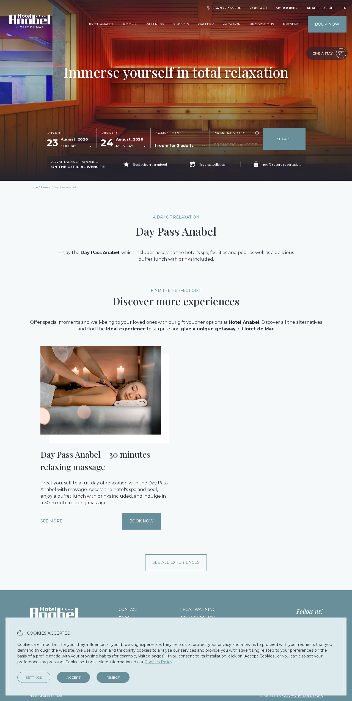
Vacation (232, 24)
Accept (74, 677)
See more (51, 521)
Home (33, 187)
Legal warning (198, 609)
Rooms (129, 24)
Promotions (262, 24)
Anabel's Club (320, 8)
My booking (287, 8)
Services (181, 24)
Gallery (206, 24)
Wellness (154, 24)
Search (284, 139)
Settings (34, 677)
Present (291, 24)
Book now (327, 24)
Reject (113, 677)
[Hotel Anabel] (29, 35)
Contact (259, 8)
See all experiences (176, 562)
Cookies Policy (158, 661)
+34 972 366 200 (227, 8)
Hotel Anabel (100, 24)
